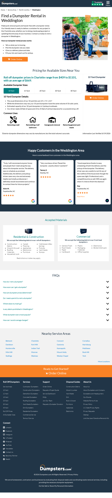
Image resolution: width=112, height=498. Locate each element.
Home (3, 10)
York (84, 356)
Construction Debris (73, 387)
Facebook (9, 431)
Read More (81, 196)
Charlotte (35, 341)
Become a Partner (12, 456)
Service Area (12, 10)
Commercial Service (29, 415)
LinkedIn (8, 427)
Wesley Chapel (62, 356)
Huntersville (10, 348)
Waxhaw (34, 356)
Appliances (69, 408)
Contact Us (9, 452)
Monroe (34, 352)
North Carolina (24, 10)
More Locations (104, 361)
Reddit (8, 459)
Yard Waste (70, 394)
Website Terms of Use (90, 401)
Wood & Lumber (71, 390)
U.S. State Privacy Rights (91, 408)
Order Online (16, 59)
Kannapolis (61, 348)
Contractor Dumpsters (30, 387)
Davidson (9, 344)
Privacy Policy (87, 404)
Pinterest (9, 441)
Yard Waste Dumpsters (30, 404)
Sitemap (85, 415)
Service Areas (7, 387)
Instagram (9, 434)
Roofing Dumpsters (29, 401)
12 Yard (5, 394)
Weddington (36, 10)
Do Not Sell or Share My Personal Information (56, 486)
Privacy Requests (89, 411)
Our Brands (87, 397)
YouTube (8, 445)
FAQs (44, 397)
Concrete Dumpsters (30, 397)
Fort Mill (34, 344)
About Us (86, 387)
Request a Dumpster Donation (53, 404)
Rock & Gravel (71, 401)
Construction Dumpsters (31, 390)
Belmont (9, 341)
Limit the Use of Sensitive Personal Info (96, 418)
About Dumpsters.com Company (94, 390)
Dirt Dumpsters (28, 408)
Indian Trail (35, 348)
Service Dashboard (49, 394)
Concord (60, 341)
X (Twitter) (9, 438)
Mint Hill (9, 352)
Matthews (86, 348)
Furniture (69, 404)
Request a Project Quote (51, 390)
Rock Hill (85, 352)
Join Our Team (47, 401)
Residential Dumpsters (30, 411)
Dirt (67, 397)
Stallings (9, 356)
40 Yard (5, 408)
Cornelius (86, 341)
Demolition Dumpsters (30, 394)
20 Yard (5, 401)
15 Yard (5, 397)
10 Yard (5, 390)
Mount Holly (61, 352)
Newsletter (9, 449)
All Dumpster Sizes (9, 415)
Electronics (69, 411)
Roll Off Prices (7, 411)
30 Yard (5, 404)
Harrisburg (86, 344)
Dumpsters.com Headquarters (93, 394)
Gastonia (60, 344)
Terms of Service (28, 418)
